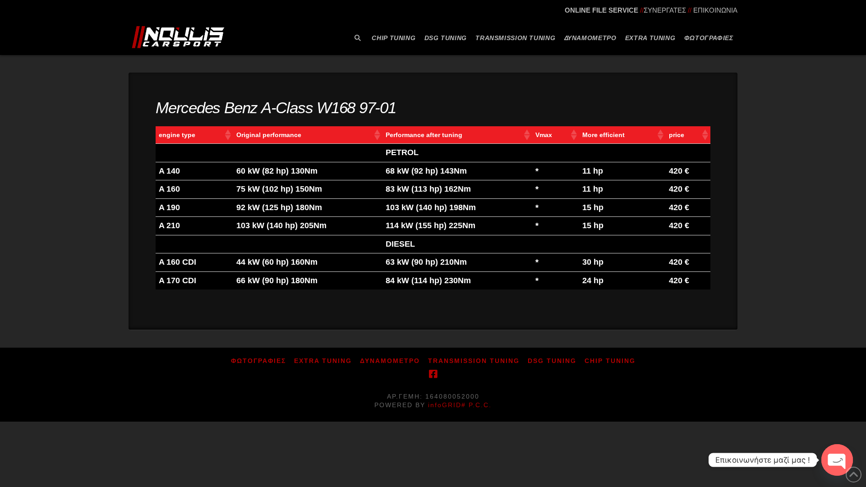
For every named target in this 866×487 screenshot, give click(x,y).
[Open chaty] (837, 460)
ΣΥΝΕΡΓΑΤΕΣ (665, 10)
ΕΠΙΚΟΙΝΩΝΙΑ (715, 10)
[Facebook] (433, 374)
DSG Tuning (552, 360)
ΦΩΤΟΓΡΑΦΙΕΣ (258, 360)
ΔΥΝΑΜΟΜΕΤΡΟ (390, 360)
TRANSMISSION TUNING (474, 360)
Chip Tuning (610, 360)
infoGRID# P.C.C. (460, 405)
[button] (227, 134)
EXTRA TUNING (323, 360)
